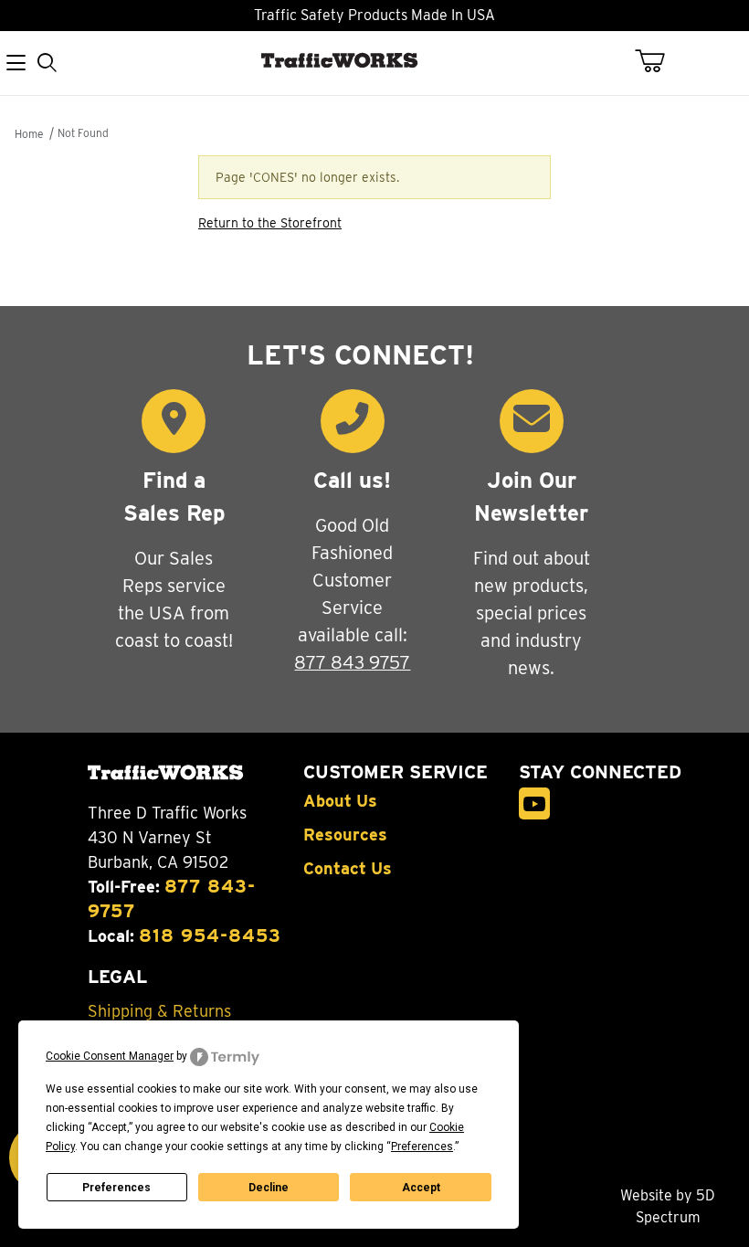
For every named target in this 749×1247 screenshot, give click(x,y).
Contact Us (347, 869)
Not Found (83, 133)
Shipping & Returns (159, 1011)
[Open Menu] (15, 63)
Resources (345, 835)
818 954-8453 (210, 935)
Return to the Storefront (270, 223)
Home (29, 134)
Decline (268, 1187)
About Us (340, 801)
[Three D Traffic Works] (343, 83)
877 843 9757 (352, 662)
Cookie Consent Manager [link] (110, 1056)
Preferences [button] (422, 1146)
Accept (421, 1187)
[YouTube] (534, 803)
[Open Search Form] (46, 63)
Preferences (116, 1187)
